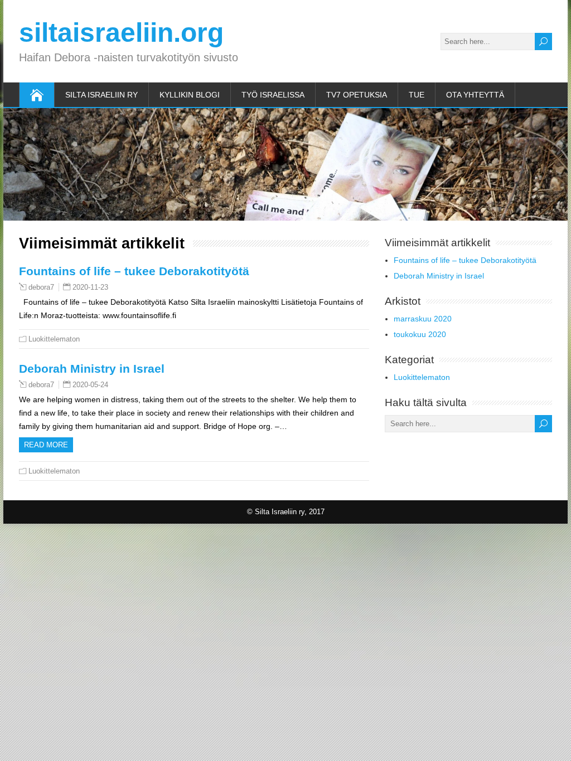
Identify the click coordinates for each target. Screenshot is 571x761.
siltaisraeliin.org (121, 32)
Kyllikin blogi (189, 94)
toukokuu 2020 (420, 334)
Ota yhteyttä (475, 94)
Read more (46, 445)
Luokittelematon (54, 339)
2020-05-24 (90, 384)
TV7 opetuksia (356, 94)
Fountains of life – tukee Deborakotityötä (134, 271)
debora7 (41, 287)
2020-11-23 (90, 287)
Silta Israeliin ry (101, 94)
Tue (416, 94)
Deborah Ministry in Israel (91, 368)
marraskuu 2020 (423, 318)
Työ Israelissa (272, 94)
